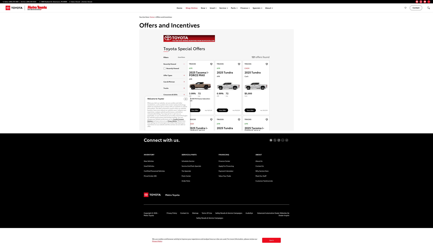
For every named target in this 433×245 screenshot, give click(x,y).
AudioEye (249, 213)
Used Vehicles (149, 166)
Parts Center (186, 176)
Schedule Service (188, 161)
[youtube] (424, 1)
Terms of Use (207, 213)
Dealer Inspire (284, 215)
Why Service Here (262, 171)
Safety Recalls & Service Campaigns (228, 213)
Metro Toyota (149, 215)
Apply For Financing (226, 166)
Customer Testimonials (264, 181)
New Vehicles (149, 161)
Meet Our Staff (261, 176)
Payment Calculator (226, 171)
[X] (274, 140)
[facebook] (417, 1)
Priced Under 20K (150, 176)
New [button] (203, 8)
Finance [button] (244, 8)
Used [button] (212, 8)
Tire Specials (186, 171)
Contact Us (260, 166)
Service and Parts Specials (191, 166)
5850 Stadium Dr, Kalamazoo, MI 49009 (54, 2)
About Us (259, 161)
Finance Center (224, 161)
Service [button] (222, 8)
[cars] (428, 1)
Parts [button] (233, 8)
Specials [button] (257, 8)
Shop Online (192, 8)
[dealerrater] (286, 140)
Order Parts (186, 181)
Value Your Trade (225, 176)
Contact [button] (416, 7)
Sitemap (195, 213)
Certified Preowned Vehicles (154, 171)
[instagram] (420, 1)
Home (179, 8)
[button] (428, 7)
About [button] (268, 8)
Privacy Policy (172, 213)
